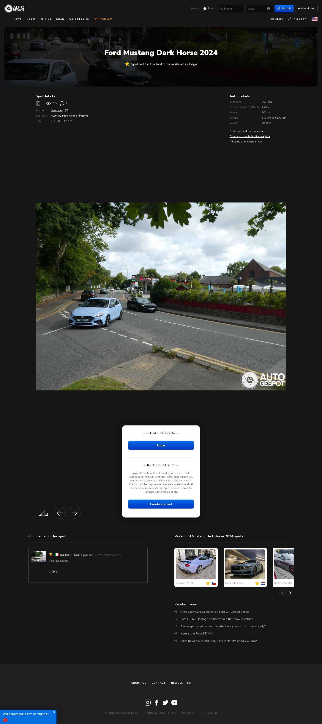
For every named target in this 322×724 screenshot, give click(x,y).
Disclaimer (208, 713)
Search (286, 8)
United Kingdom (78, 115)
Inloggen (299, 19)
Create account (161, 504)
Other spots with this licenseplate (250, 136)
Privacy (188, 713)
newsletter (181, 683)
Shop (60, 19)
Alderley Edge (59, 115)
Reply (53, 571)
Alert (279, 19)
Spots (211, 8)
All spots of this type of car (246, 141)
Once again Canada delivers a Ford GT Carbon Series (214, 612)
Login (161, 445)
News (194, 8)
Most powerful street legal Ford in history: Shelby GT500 (218, 641)
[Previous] (282, 593)
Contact (159, 683)
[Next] (290, 593)
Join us (46, 19)
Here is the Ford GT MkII (196, 634)
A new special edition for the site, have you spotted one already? (223, 626)
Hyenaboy (57, 110)
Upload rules (79, 19)
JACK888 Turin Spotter (76, 555)
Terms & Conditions (160, 713)
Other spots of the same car (246, 131)
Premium (104, 19)
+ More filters (306, 8)
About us (138, 683)
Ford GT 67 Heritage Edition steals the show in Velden (216, 619)
